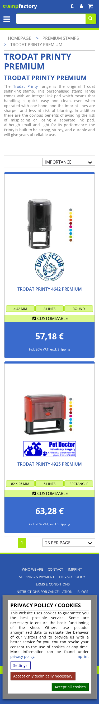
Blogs (82, 592)
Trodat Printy (25, 86)
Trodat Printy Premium (36, 44)
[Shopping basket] (90, 6)
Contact (55, 569)
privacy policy (22, 656)
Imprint (82, 656)
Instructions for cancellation (44, 592)
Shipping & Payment (36, 577)
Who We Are (32, 569)
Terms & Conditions (52, 584)
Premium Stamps (61, 38)
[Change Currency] (72, 6)
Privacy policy (72, 577)
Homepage (19, 38)
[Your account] (81, 6)
